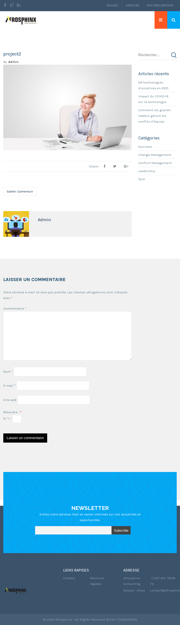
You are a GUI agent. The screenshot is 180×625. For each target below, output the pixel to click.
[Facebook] (5, 5)
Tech (141, 179)
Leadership (146, 171)
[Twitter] (12, 5)
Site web (9, 400)
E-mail (9, 386)
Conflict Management (155, 163)
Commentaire (15, 308)
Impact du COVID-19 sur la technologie (153, 99)
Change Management (154, 155)
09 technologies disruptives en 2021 (153, 85)
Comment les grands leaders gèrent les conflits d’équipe (154, 115)
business (145, 147)
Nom (8, 372)
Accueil (113, 5)
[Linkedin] (19, 5)
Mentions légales (97, 581)
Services (132, 5)
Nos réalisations (160, 5)
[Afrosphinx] (21, 20)
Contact (69, 578)
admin (13, 62)
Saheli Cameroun (20, 191)
